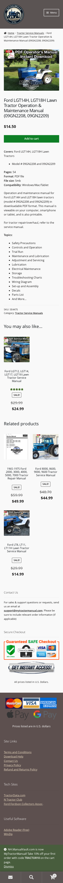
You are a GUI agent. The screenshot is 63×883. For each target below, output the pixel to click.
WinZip (8, 834)
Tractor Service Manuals (30, 33)
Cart (48, 874)
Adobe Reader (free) (16, 830)
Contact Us (11, 761)
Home (11, 33)
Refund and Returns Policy (20, 769)
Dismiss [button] (9, 866)
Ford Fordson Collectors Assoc (23, 804)
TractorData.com (14, 795)
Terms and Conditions (18, 752)
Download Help (13, 756)
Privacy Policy (12, 765)
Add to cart (31, 138)
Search (31, 877)
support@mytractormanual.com (23, 610)
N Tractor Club (13, 799)
